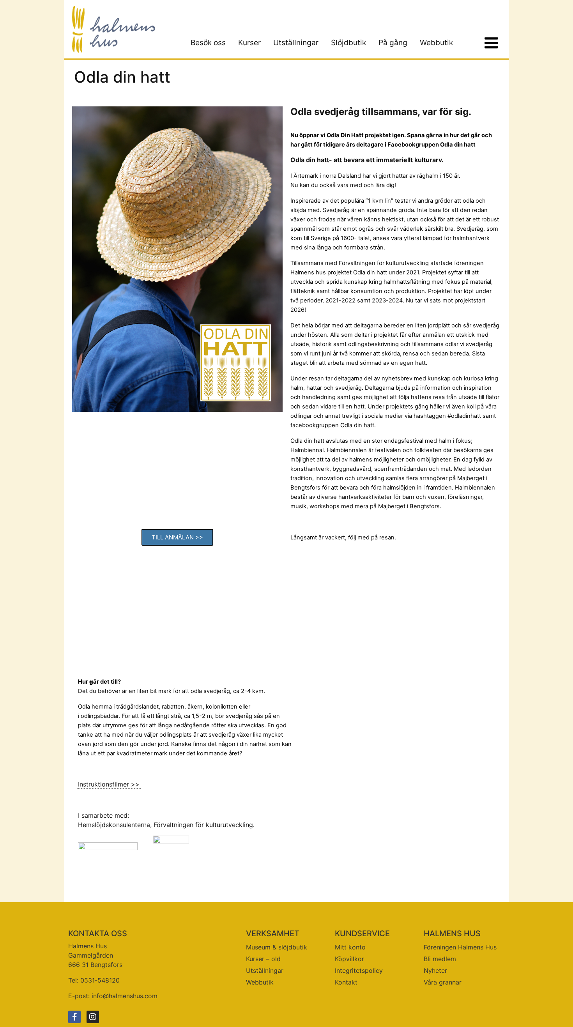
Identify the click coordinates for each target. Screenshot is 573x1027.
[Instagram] (93, 1017)
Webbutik (436, 42)
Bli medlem (440, 959)
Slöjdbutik (348, 42)
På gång (392, 42)
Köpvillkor (349, 959)
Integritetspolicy (359, 970)
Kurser (249, 42)
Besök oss (208, 42)
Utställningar (295, 42)
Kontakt (346, 982)
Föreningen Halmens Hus (460, 947)
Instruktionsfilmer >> (109, 784)
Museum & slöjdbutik (276, 947)
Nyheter (435, 970)
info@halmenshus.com (124, 996)
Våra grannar (443, 982)
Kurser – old (263, 959)
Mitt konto (350, 947)
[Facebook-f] (74, 1017)
